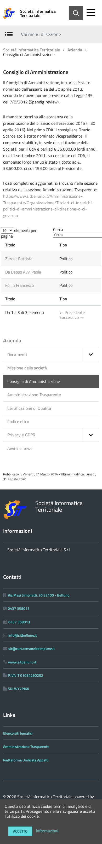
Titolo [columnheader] (10, 245)
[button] (90, 354)
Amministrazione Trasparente (34, 395)
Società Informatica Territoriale (38, 13)
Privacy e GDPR (21, 435)
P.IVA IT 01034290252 (25, 675)
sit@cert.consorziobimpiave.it (31, 648)
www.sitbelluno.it (22, 662)
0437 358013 (19, 608)
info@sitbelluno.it (22, 635)
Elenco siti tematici (17, 733)
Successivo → (71, 317)
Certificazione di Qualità (29, 408)
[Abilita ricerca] (76, 13)
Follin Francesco (19, 285)
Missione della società (27, 368)
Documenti (17, 354)
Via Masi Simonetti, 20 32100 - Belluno (38, 595)
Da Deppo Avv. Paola (23, 272)
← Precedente (72, 312)
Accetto (20, 831)
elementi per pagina (19, 233)
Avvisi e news (19, 448)
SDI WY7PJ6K (18, 688)
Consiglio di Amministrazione (33, 381)
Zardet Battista (18, 259)
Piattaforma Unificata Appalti (25, 760)
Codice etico (18, 421)
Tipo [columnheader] (63, 245)
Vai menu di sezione (41, 34)
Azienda (74, 50)
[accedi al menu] (91, 13)
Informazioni (47, 831)
